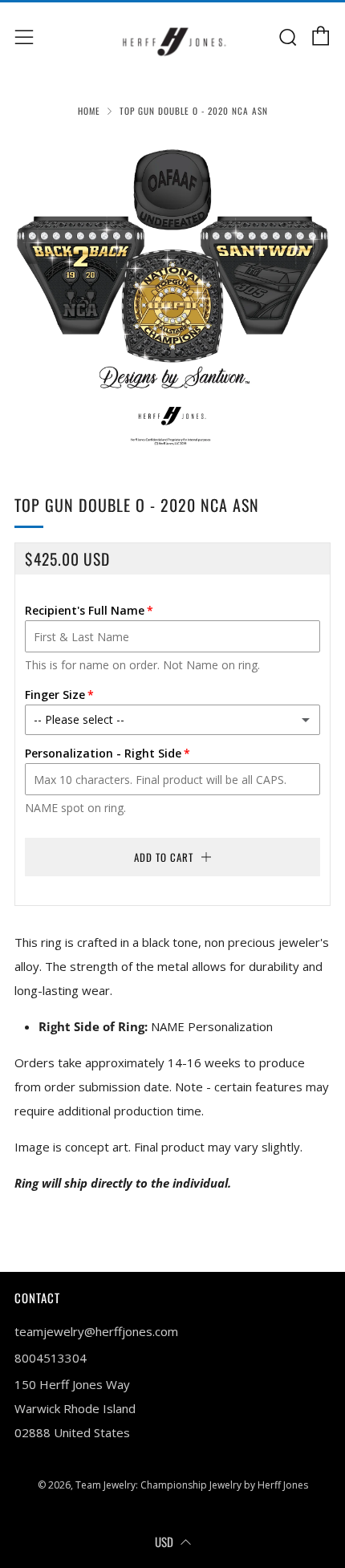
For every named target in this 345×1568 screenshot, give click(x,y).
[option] (172, 294)
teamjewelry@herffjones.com (96, 1331)
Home (89, 110)
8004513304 (50, 1358)
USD (164, 1541)
